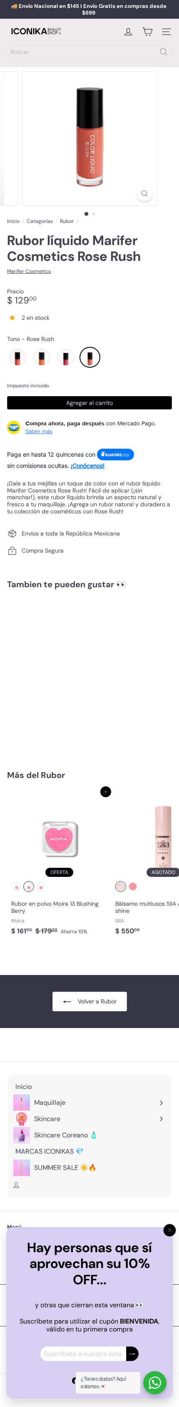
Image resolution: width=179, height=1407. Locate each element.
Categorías (40, 221)
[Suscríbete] (132, 1353)
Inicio (13, 221)
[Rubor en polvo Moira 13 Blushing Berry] (59, 865)
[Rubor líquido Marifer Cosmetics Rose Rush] (59, 674)
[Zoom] (144, 193)
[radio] (17, 357)
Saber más (38, 431)
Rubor (67, 221)
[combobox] (89, 52)
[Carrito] (147, 32)
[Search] (163, 52)
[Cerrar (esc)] (170, 1230)
